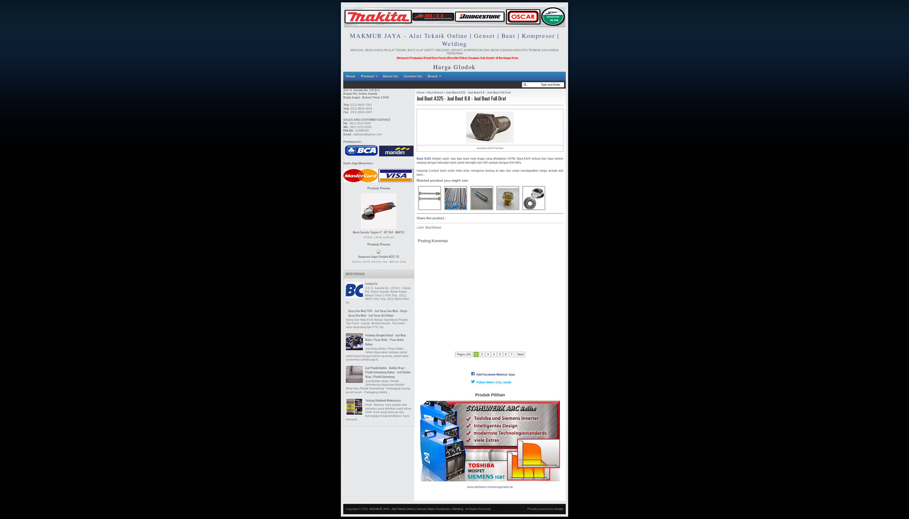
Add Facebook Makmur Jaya (495, 374)
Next (520, 354)
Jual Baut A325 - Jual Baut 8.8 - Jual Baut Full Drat (461, 98)
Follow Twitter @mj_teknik (493, 382)
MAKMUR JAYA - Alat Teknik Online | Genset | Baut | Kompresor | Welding (454, 39)
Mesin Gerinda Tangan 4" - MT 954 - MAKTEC (379, 232)
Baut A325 (424, 158)
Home (350, 76)
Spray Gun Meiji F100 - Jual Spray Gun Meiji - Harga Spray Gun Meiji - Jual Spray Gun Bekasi (377, 313)
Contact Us (413, 76)
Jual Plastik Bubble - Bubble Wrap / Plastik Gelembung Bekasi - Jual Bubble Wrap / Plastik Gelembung (387, 372)
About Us (390, 76)
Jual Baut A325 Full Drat (490, 148)
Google (558, 509)
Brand (432, 76)
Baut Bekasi (435, 92)
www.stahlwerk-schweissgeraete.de (490, 487)
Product (367, 76)
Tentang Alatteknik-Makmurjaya (383, 400)
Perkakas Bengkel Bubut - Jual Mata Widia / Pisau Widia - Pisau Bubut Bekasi (385, 339)
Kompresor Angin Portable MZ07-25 (378, 257)
